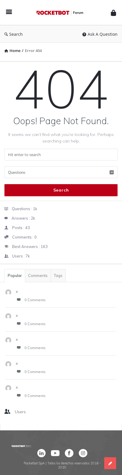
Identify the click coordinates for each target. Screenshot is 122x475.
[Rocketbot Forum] (61, 12)
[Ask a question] (110, 463)
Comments (38, 275)
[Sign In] (113, 12)
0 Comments (35, 299)
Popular (15, 275)
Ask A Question (103, 34)
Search (16, 34)
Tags (58, 275)
